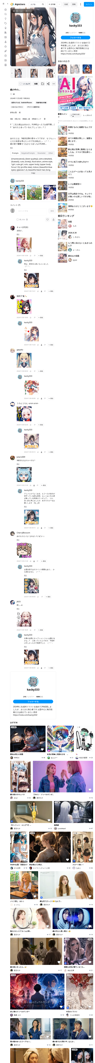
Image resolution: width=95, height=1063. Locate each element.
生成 (66, 4)
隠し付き (22, 219)
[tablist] (32, 153)
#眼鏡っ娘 (26, 119)
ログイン (89, 4)
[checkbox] (18, 219)
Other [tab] (50, 153)
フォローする (33, 701)
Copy (33, 173)
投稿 (74, 4)
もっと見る (86, 115)
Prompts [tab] (15, 153)
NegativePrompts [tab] (28, 153)
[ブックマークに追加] (42, 83)
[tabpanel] (33, 165)
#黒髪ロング (36, 119)
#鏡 (11, 119)
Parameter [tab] (42, 153)
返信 (41, 256)
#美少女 (18, 119)
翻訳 (11, 148)
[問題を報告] (34, 255)
